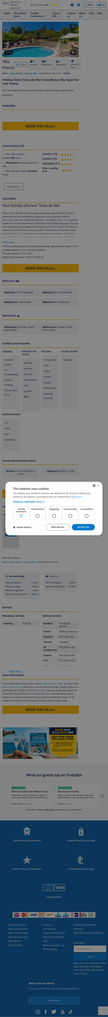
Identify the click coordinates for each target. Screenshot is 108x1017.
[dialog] (54, 508)
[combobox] (94, 485)
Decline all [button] (57, 527)
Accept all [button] (83, 527)
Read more (76, 496)
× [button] (98, 485)
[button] (54, 502)
